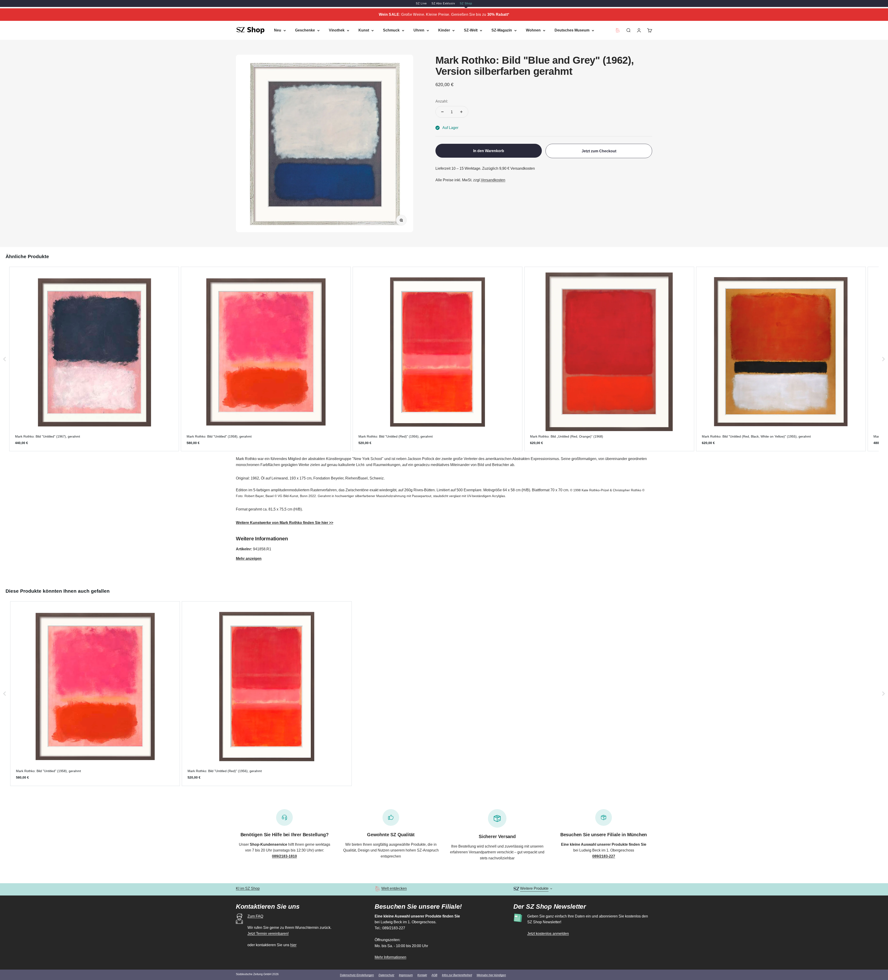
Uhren (418, 30)
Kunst (363, 30)
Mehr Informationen (390, 957)
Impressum (406, 975)
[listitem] (94, 359)
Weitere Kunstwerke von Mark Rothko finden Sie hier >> (284, 523)
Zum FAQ (255, 916)
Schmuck (391, 30)
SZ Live (421, 3)
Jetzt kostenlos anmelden (548, 934)
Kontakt (422, 975)
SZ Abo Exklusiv (443, 3)
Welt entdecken (394, 888)
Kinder (444, 30)
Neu (277, 30)
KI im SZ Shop (248, 888)
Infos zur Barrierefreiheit (457, 975)
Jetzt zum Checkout (599, 151)
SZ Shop (466, 3)
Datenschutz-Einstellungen (357, 975)
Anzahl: (441, 101)
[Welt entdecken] (377, 889)
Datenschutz (386, 975)
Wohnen (533, 30)
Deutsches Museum (572, 30)
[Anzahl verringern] (442, 111)
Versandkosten (493, 180)
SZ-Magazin (501, 30)
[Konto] (638, 30)
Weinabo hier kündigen (491, 975)
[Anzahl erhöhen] (461, 111)
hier (293, 945)
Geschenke (305, 30)
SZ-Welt (471, 30)
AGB (434, 975)
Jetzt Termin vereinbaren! (268, 934)
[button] (4, 359)
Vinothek (337, 30)
